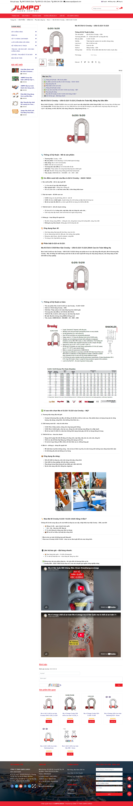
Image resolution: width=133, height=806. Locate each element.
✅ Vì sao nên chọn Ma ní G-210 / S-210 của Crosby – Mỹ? (61, 90)
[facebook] (12, 786)
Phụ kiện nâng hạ (40, 20)
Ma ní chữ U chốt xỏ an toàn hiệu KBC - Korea (70, 747)
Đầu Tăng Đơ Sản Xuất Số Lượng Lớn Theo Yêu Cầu (28, 103)
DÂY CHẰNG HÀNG (17, 31)
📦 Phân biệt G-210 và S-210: (52, 85)
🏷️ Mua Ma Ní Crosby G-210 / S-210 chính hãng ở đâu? (60, 94)
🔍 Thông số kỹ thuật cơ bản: (52, 88)
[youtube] (21, 786)
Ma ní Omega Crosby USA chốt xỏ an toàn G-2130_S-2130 (70, 714)
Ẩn (50, 76)
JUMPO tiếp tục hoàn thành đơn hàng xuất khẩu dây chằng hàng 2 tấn (27, 87)
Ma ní (48, 20)
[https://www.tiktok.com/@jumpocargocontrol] (34, 786)
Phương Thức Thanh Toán (75, 776)
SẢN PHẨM (25, 16)
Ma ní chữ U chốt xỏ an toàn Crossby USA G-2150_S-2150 (48, 714)
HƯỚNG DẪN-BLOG (50, 16)
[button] (104, 1)
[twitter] (16, 786)
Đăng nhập (112, 1)
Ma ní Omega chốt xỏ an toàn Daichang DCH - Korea (112, 714)
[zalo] (29, 786)
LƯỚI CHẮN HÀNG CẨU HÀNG (20, 42)
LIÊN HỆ (62, 16)
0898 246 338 (57, 1)
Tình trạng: (78, 55)
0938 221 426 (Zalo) (44, 1)
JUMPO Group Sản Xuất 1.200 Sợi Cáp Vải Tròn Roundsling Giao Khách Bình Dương (28, 79)
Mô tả (120, 70)
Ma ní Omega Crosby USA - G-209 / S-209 (92, 714)
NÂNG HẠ (30, 20)
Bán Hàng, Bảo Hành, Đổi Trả (75, 769)
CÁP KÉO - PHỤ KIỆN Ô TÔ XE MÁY (22, 54)
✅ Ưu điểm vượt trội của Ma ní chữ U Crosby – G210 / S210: (61, 81)
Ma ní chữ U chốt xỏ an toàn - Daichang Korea (48, 747)
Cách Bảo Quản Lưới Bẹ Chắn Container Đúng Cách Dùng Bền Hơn (27, 70)
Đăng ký (120, 1)
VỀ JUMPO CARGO (73, 16)
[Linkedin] (88, 62)
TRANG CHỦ (15, 16)
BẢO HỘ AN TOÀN (16, 58)
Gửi (119, 685)
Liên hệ (49, 721)
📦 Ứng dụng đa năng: (50, 92)
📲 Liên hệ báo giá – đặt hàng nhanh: (55, 96)
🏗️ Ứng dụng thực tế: (50, 83)
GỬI (109, 794)
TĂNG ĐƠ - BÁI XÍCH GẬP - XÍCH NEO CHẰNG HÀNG (22, 50)
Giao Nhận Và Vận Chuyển (75, 773)
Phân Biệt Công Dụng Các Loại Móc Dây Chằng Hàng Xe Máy (27, 95)
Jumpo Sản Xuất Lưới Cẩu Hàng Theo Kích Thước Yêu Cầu (27, 112)
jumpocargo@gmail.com (73, 1)
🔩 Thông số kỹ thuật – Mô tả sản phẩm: (55, 79)
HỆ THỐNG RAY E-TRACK (19, 45)
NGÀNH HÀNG (71, 793)
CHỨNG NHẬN (36, 16)
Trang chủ (13, 20)
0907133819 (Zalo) (28, 1)
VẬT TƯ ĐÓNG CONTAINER (19, 38)
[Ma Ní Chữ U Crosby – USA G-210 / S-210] (25, 8)
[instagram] (25, 786)
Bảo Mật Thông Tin (72, 780)
